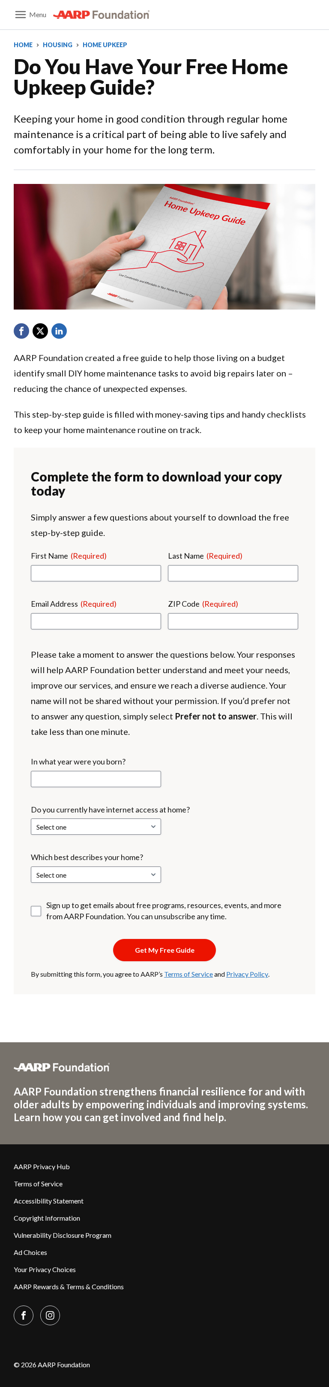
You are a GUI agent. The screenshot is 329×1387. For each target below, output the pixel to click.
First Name (69, 555)
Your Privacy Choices (45, 1269)
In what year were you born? (78, 761)
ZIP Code (203, 603)
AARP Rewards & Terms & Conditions (69, 1286)
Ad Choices (30, 1252)
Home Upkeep (105, 44)
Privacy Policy (247, 974)
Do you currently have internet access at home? (110, 809)
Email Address (74, 603)
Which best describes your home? (87, 857)
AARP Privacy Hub (42, 1166)
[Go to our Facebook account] (23, 1315)
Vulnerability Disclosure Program (62, 1235)
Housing (57, 44)
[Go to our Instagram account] (50, 1315)
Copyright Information (47, 1218)
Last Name (205, 555)
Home (23, 44)
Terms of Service (188, 974)
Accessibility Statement (49, 1201)
